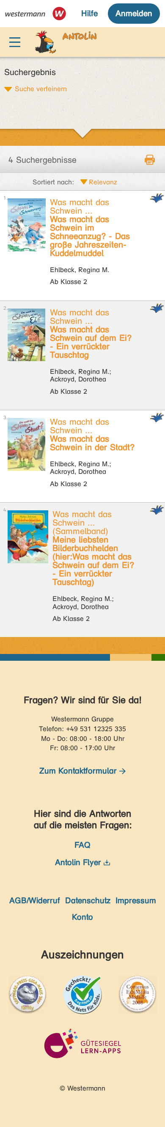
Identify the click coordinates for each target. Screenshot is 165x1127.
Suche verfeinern (41, 88)
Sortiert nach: (53, 182)
